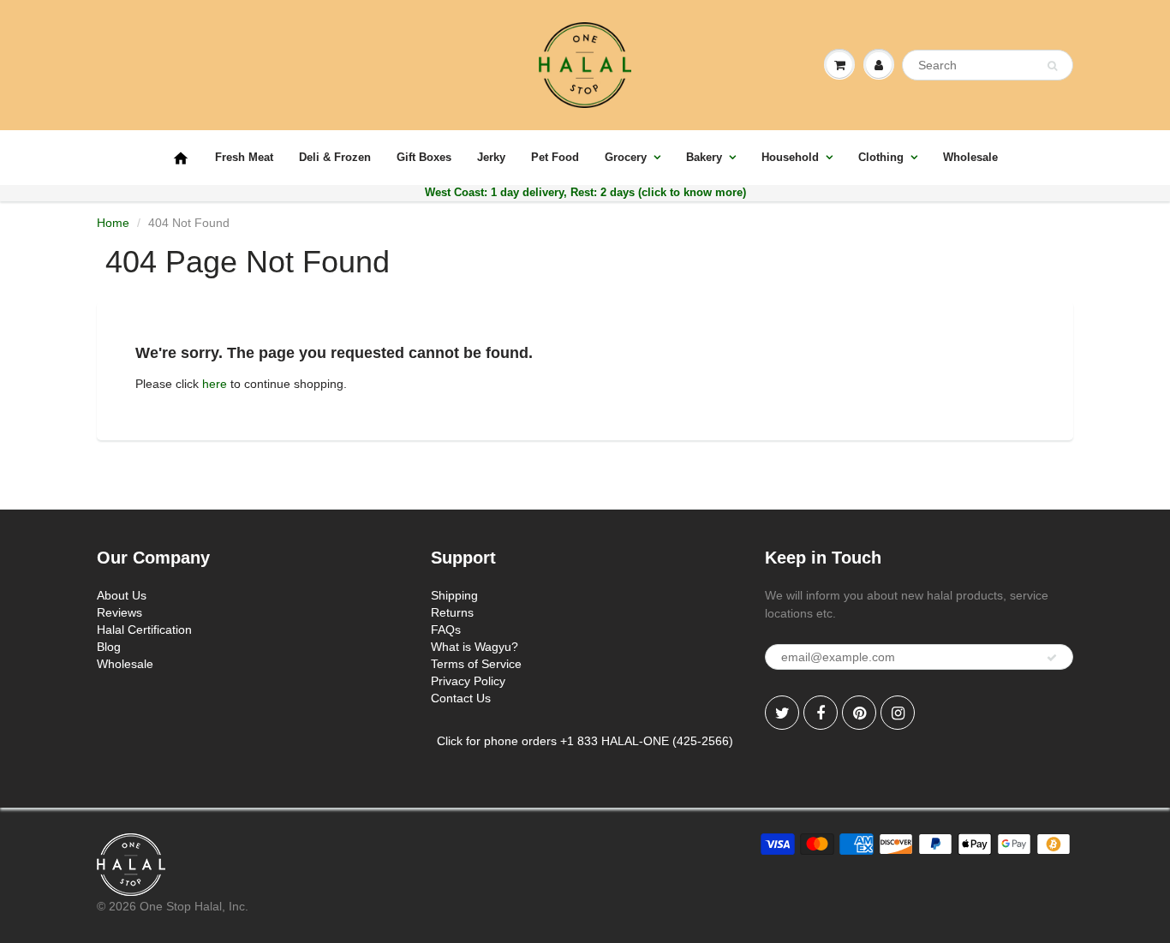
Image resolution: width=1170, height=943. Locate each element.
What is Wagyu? (474, 647)
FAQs (446, 629)
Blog (109, 647)
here (214, 384)
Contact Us (461, 698)
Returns (452, 612)
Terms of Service (476, 664)
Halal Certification (144, 629)
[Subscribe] (1052, 657)
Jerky (491, 157)
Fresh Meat (244, 157)
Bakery (704, 157)
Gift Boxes (424, 157)
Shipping (454, 595)
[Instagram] (897, 712)
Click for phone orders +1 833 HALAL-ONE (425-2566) (585, 741)
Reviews (119, 612)
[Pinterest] (859, 712)
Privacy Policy (468, 681)
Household (790, 157)
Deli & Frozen (335, 157)
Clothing (881, 157)
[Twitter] (782, 712)
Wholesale (970, 157)
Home (113, 223)
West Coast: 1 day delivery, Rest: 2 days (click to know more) (585, 192)
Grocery (626, 157)
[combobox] (987, 65)
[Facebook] (820, 712)
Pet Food (555, 157)
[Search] (1052, 66)
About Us (121, 595)
